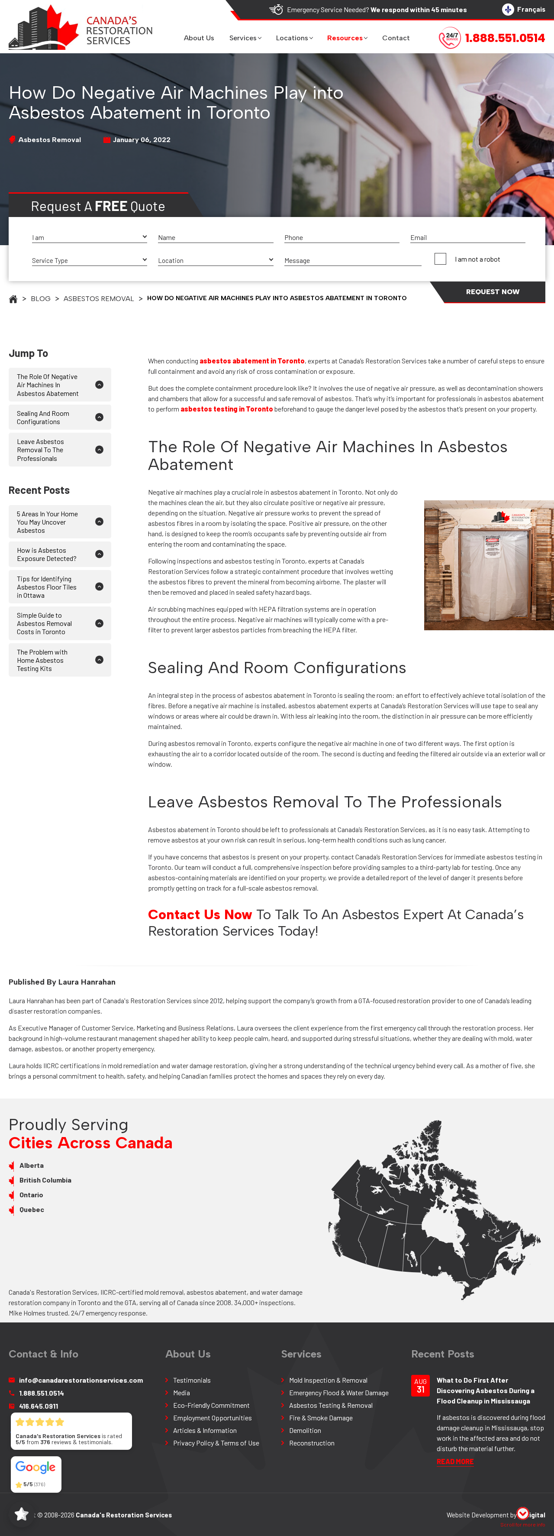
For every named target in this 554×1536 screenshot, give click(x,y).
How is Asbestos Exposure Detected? (47, 554)
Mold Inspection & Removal (328, 1380)
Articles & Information (205, 1430)
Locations (292, 38)
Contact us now (200, 914)
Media (181, 1392)
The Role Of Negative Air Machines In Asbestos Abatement (48, 384)
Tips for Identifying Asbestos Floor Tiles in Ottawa (47, 586)
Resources (345, 38)
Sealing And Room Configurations (43, 417)
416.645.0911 (38, 1406)
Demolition (305, 1430)
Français (531, 9)
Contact (396, 38)
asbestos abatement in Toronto (252, 360)
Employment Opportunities (212, 1417)
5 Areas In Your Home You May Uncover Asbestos (47, 521)
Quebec (31, 1209)
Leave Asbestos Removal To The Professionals (40, 449)
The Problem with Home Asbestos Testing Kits (42, 660)
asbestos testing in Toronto (226, 409)
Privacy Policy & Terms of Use (216, 1443)
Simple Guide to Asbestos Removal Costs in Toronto (44, 623)
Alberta (31, 1165)
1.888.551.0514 (41, 1393)
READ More (455, 1461)
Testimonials (192, 1380)
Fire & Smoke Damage (321, 1417)
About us (199, 38)
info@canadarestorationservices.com (81, 1380)
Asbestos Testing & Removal (331, 1405)
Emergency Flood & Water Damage (339, 1392)
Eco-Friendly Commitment (211, 1405)
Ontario (31, 1194)
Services (243, 38)
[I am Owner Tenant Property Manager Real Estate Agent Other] (89, 237)
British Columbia (45, 1180)
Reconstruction (312, 1443)
